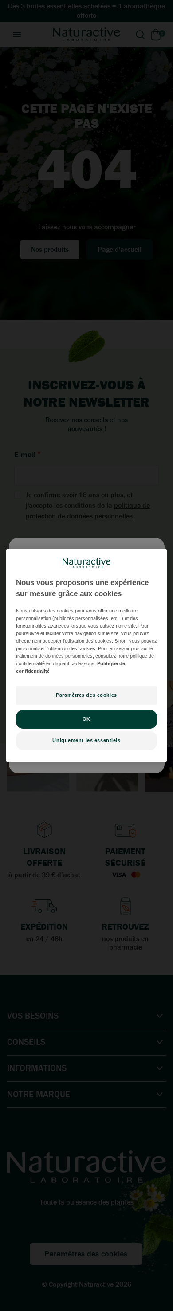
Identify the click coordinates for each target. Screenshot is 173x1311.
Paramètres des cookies (86, 695)
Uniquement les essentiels (86, 740)
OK (86, 719)
